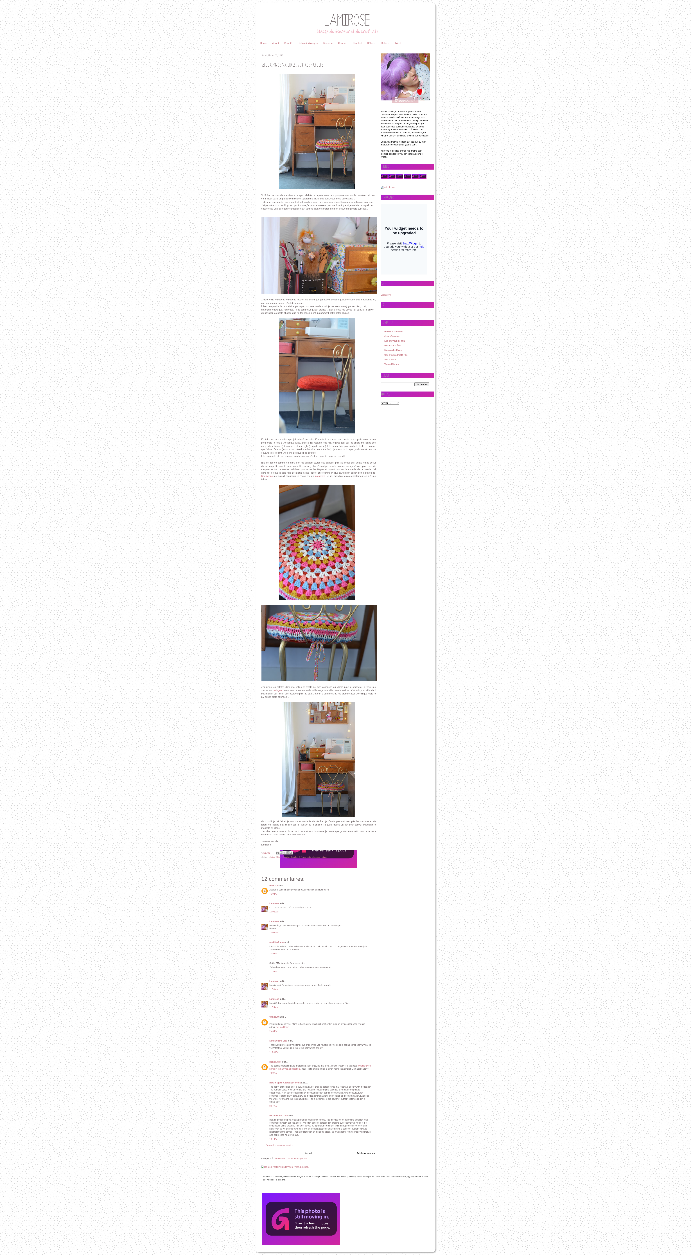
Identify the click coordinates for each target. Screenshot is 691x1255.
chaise (272, 857)
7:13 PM (273, 971)
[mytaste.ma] (388, 187)
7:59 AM (273, 1073)
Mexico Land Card (278, 1115)
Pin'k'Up (273, 885)
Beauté (288, 43)
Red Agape (267, 476)
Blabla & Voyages (308, 43)
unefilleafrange (277, 942)
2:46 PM (273, 1031)
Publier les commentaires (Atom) (291, 1158)
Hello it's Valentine (393, 331)
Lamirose (274, 903)
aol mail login (282, 1027)
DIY (300, 857)
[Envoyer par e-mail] (277, 852)
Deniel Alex (275, 1062)
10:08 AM (274, 911)
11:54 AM (273, 989)
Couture (342, 43)
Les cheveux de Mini (394, 341)
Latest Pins (386, 295)
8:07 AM (273, 1106)
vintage (324, 857)
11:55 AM (273, 1007)
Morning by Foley (393, 350)
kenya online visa (278, 1041)
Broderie (328, 43)
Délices (371, 43)
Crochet (357, 43)
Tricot (398, 43)
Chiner (278, 857)
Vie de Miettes (391, 364)
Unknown (274, 1017)
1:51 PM (273, 1139)
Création (286, 857)
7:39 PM (273, 894)
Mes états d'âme (392, 345)
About (275, 43)
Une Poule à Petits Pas (396, 355)
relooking (316, 857)
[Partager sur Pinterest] (291, 852)
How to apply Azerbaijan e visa (285, 1082)
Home (263, 43)
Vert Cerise (390, 359)
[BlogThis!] (281, 852)
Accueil (308, 1153)
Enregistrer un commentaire (279, 1145)
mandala (307, 857)
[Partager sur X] (284, 852)
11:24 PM (274, 1052)
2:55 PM (273, 953)
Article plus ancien (366, 1153)
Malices (385, 43)
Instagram (278, 690)
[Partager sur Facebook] (288, 852)
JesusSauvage (392, 336)
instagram (320, 476)
